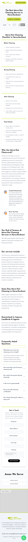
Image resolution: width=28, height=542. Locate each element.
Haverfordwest (14, 483)
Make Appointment (21, 2)
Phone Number (14, 435)
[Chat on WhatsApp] (23, 537)
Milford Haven (14, 480)
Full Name (14, 421)
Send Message (14, 460)
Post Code (14, 442)
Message (14, 449)
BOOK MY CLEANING (14, 19)
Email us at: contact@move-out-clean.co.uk (14, 533)
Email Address (14, 428)
